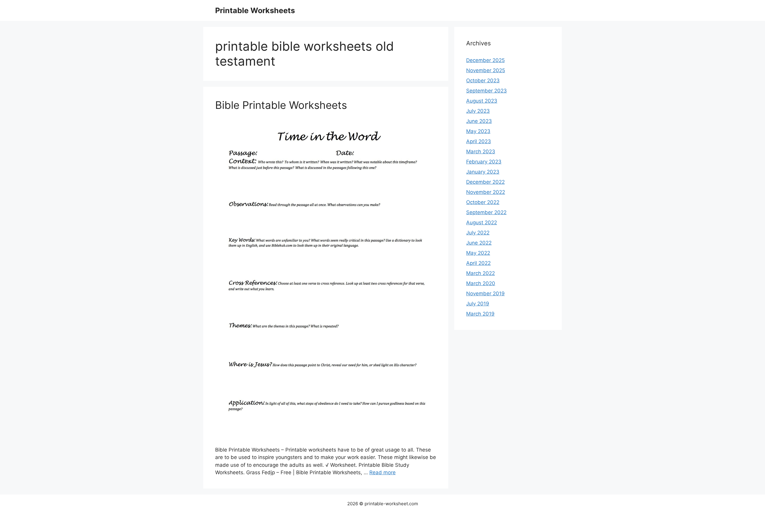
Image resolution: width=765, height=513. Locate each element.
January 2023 (482, 172)
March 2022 (480, 273)
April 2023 (478, 141)
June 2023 (479, 121)
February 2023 (483, 162)
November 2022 (485, 192)
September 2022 (486, 212)
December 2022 (485, 182)
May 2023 (478, 131)
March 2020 (480, 283)
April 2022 (478, 263)
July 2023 (478, 111)
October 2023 (483, 81)
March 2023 (480, 151)
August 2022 (481, 222)
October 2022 (482, 202)
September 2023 (486, 91)
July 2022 (477, 233)
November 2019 (485, 293)
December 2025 (485, 60)
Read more (382, 472)
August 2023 (481, 101)
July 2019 (477, 304)
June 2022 (479, 243)
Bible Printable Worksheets (281, 105)
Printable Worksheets (255, 10)
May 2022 (478, 253)
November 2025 (485, 70)
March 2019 (480, 314)
